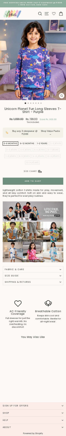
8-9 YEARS (24, 156)
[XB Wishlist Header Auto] (53, 13)
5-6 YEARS (39, 149)
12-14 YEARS (32, 162)
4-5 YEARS (25, 149)
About (7, 427)
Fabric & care (14, 269)
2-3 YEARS (55, 143)
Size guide (12, 275)
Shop (6, 413)
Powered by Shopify (33, 433)
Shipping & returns (18, 282)
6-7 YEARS (53, 149)
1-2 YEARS (42, 143)
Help (5, 420)
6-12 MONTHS (27, 143)
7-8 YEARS (10, 156)
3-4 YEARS (11, 149)
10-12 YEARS (53, 156)
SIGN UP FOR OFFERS (16, 405)
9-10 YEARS (38, 156)
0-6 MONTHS (10, 143)
